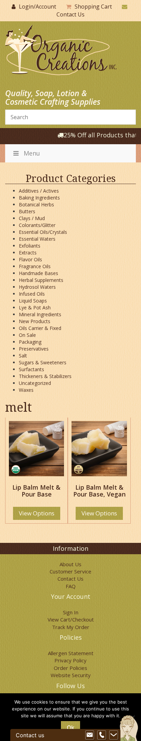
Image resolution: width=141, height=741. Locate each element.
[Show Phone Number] (101, 735)
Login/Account (37, 6)
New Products (34, 321)
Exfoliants (29, 245)
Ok (70, 727)
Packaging (30, 342)
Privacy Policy (70, 660)
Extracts (28, 252)
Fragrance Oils (35, 266)
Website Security (71, 675)
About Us (70, 564)
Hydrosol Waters (37, 287)
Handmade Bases (38, 273)
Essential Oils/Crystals (43, 232)
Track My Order (70, 627)
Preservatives (34, 348)
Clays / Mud (32, 218)
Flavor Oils (30, 259)
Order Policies (70, 667)
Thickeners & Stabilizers (45, 376)
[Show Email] (89, 735)
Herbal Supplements (41, 280)
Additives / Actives (39, 190)
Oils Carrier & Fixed (40, 328)
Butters (27, 211)
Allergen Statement (70, 653)
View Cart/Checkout (71, 619)
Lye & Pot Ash (35, 307)
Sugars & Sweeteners (42, 362)
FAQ (71, 586)
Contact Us (70, 14)
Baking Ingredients (39, 197)
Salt (23, 355)
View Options (36, 513)
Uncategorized (35, 383)
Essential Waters (37, 239)
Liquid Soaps (33, 300)
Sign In (70, 612)
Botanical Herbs (36, 204)
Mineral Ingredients (40, 314)
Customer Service (70, 571)
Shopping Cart (93, 6)
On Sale (27, 335)
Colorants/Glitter (37, 225)
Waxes (26, 390)
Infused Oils (32, 293)
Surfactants (31, 369)
